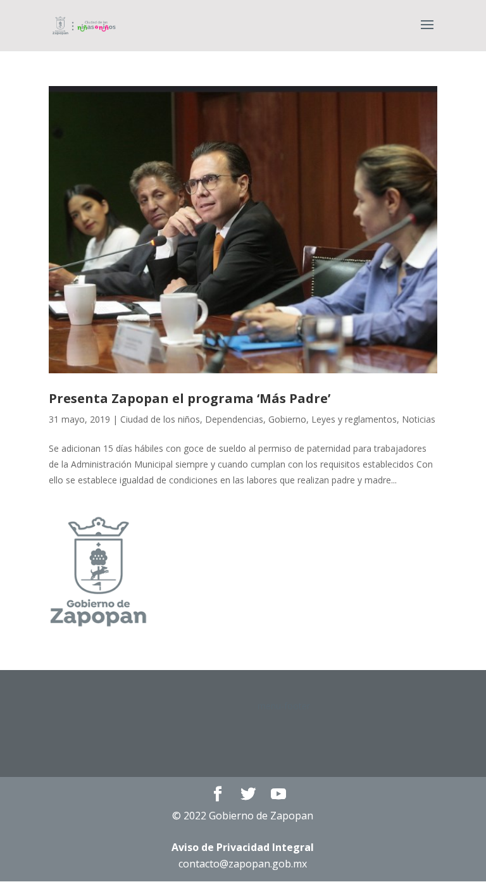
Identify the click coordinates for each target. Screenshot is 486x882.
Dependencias (234, 419)
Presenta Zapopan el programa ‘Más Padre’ (189, 398)
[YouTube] (278, 794)
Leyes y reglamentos (354, 419)
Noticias (418, 419)
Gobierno (287, 419)
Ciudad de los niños (160, 419)
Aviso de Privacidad (242, 847)
